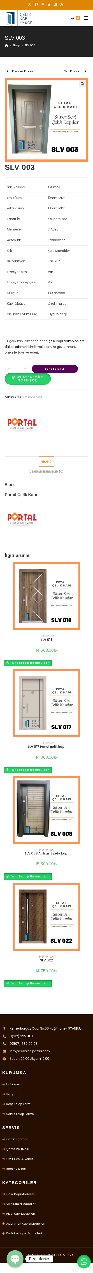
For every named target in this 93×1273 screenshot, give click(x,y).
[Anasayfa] (6, 45)
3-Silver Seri (33, 396)
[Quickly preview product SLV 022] (86, 890)
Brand (46, 461)
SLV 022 (46, 960)
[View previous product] (8, 71)
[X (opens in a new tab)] (30, 4)
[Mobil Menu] (84, 18)
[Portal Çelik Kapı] (22, 424)
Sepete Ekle (55, 369)
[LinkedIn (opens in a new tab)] (55, 4)
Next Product (72, 71)
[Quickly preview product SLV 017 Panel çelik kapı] (86, 676)
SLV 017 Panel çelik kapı (46, 746)
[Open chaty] (15, 1258)
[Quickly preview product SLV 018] (86, 570)
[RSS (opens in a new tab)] (61, 4)
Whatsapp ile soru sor (29, 379)
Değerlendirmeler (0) (46, 471)
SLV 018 (46, 639)
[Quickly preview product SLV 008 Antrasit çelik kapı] (86, 783)
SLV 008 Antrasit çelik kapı (46, 853)
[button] (28, 380)
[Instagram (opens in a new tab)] (49, 4)
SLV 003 (29, 45)
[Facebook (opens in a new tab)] (36, 4)
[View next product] (85, 71)
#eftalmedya (62, 1255)
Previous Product (23, 71)
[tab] (46, 462)
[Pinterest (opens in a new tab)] (43, 4)
